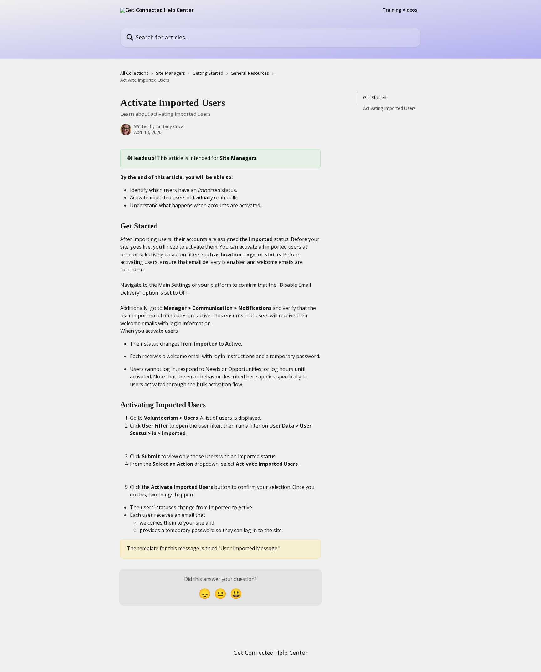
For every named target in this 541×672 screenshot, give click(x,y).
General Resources (250, 73)
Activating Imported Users (389, 108)
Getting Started (208, 73)
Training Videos (400, 10)
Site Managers (170, 73)
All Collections (134, 73)
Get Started (374, 97)
